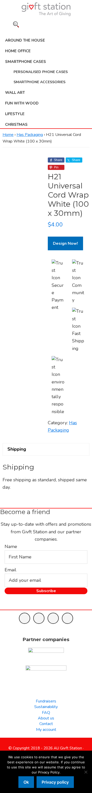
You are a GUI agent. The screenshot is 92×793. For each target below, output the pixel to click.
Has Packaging (30, 134)
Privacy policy (55, 782)
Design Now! (65, 243)
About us (46, 718)
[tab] (46, 449)
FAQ (46, 712)
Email (10, 570)
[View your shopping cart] (46, 30)
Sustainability (46, 707)
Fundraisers (46, 701)
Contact (46, 724)
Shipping (16, 449)
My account (46, 729)
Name (11, 546)
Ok (26, 782)
